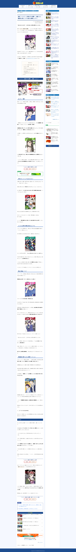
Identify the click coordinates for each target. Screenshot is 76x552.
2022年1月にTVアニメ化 (31, 58)
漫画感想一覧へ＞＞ (56, 119)
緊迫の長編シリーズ (27, 71)
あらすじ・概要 (26, 66)
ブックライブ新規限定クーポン (30, 539)
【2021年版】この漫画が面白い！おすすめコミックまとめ (28, 508)
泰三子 (19, 12)
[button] (58, 122)
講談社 (21, 12)
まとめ (24, 74)
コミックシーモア (24, 174)
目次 (29, 62)
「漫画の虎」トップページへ (52, 145)
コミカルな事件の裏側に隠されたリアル (30, 69)
